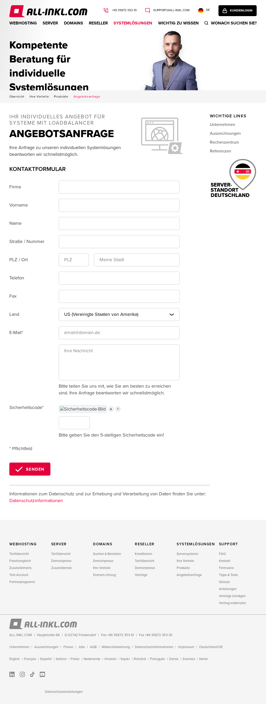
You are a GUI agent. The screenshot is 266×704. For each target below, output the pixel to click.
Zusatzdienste (61, 568)
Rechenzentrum (224, 142)
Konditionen (143, 554)
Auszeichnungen (225, 133)
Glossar (224, 582)
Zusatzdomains (20, 568)
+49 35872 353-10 (124, 10)
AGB (93, 647)
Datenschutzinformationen (36, 500)
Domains (73, 23)
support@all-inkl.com (171, 10)
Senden (35, 469)
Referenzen (220, 151)
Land (14, 314)
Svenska (189, 659)
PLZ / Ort (18, 260)
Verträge (141, 575)
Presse (68, 647)
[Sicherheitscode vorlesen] (83, 409)
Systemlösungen (133, 23)
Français (30, 659)
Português (157, 659)
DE (208, 10)
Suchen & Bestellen (107, 554)
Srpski (125, 659)
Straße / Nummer (26, 241)
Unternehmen (222, 124)
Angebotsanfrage (87, 97)
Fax (13, 296)
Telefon (16, 278)
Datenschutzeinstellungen (64, 692)
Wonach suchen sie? (234, 23)
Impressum (186, 647)
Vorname (18, 205)
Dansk (173, 659)
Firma (15, 187)
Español (46, 659)
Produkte (61, 97)
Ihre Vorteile (39, 97)
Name (15, 223)
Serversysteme (187, 554)
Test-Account (18, 575)
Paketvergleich (20, 561)
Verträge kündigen (232, 596)
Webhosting (23, 23)
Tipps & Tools (228, 575)
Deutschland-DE (211, 647)
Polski (75, 659)
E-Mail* (16, 332)
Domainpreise (61, 561)
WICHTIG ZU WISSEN (178, 23)
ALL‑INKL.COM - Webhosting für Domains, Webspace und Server (48, 11)
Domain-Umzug (104, 575)
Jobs (81, 647)
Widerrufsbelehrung (116, 647)
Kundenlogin (241, 10)
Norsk (203, 659)
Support (228, 544)
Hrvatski (110, 659)
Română (140, 659)
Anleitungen (228, 589)
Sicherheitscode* (26, 407)
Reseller (98, 23)
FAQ (222, 554)
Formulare (226, 568)
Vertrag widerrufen (232, 603)
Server (50, 23)
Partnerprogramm (22, 582)
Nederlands (92, 659)
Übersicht (16, 97)
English (14, 659)
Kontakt (224, 561)
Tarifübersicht (19, 554)
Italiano (61, 659)
